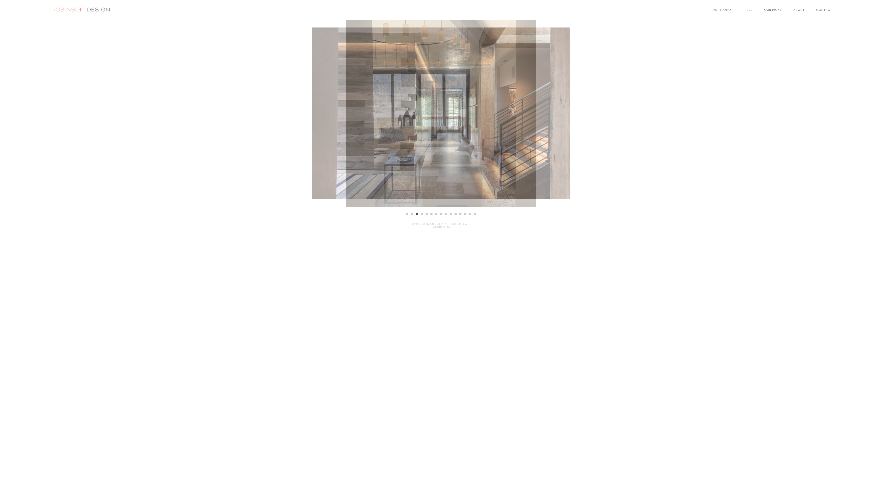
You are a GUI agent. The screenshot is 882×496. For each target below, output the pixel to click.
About (799, 10)
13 (465, 214)
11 (456, 214)
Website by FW (442, 227)
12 (460, 214)
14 (470, 214)
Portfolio (722, 10)
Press (748, 10)
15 (475, 214)
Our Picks (773, 10)
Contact (824, 10)
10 (451, 214)
